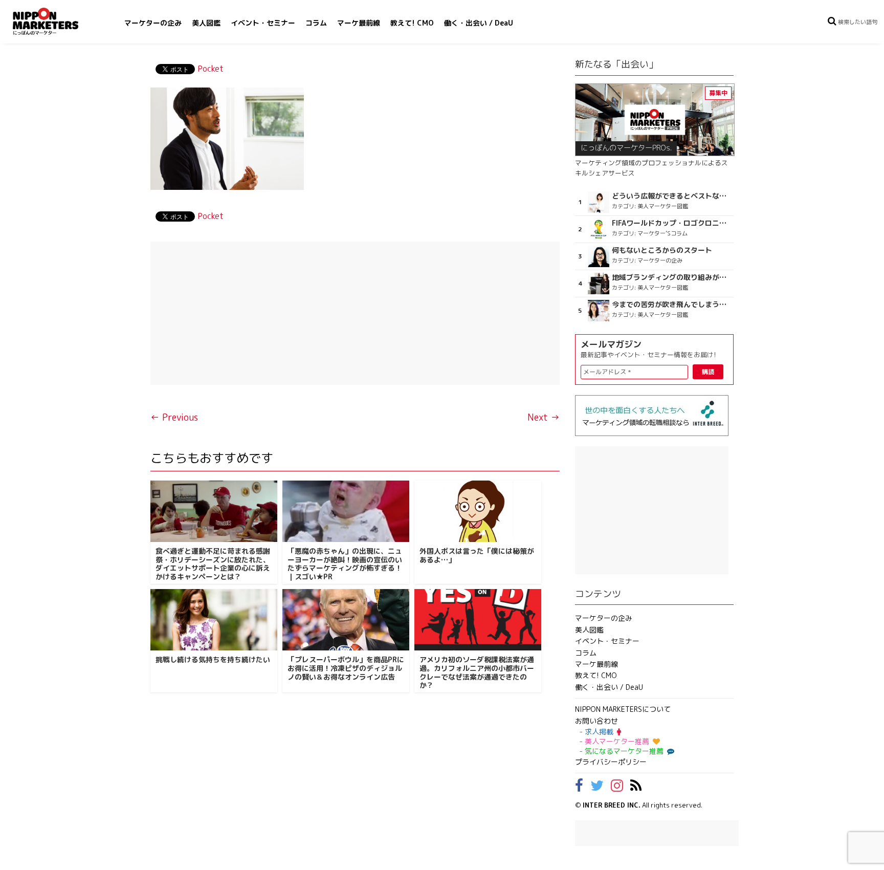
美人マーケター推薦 (617, 741)
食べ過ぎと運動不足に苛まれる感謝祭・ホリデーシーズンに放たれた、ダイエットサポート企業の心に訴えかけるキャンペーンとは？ (213, 563)
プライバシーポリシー (611, 762)
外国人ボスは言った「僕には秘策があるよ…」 (476, 555)
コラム (316, 23)
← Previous (174, 417)
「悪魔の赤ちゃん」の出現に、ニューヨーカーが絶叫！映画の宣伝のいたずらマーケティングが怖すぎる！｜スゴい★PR (345, 563)
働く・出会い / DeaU (478, 23)
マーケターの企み (153, 23)
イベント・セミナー (263, 23)
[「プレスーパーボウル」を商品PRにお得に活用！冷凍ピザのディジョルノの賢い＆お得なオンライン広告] (345, 619)
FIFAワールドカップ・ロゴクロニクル (671, 223)
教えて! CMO (412, 23)
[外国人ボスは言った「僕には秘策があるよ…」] (477, 511)
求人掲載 (599, 731)
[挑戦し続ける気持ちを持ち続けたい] (213, 619)
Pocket (210, 68)
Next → (543, 417)
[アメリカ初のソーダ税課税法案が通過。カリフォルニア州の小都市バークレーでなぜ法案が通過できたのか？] (477, 619)
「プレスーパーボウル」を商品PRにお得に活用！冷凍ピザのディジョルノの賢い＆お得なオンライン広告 (346, 668)
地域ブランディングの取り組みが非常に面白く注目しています (671, 277)
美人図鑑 (206, 23)
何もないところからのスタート (662, 250)
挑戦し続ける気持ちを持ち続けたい (213, 659)
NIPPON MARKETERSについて (623, 709)
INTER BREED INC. (611, 805)
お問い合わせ (596, 721)
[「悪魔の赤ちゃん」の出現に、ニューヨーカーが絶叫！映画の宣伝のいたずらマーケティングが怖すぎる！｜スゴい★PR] (345, 511)
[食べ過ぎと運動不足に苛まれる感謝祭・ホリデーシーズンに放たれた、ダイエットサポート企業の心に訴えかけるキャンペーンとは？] (213, 511)
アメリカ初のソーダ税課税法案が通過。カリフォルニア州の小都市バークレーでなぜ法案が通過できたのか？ (476, 672)
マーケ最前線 (358, 23)
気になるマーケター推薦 (624, 751)
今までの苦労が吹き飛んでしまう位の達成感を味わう (671, 304)
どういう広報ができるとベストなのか (671, 196)
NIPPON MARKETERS (56, 21)
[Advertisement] (355, 313)
